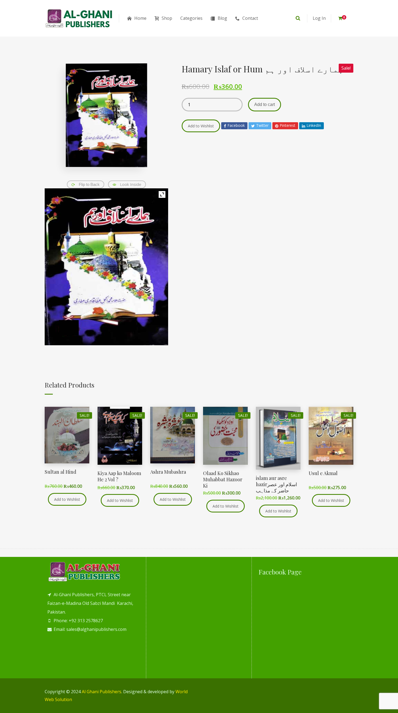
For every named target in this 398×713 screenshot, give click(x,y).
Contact (250, 18)
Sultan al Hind (60, 472)
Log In (319, 18)
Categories (191, 18)
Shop (167, 18)
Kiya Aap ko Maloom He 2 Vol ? (119, 476)
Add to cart (264, 104)
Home (140, 18)
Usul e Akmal (323, 473)
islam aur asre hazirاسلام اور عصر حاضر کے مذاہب (276, 484)
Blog (222, 18)
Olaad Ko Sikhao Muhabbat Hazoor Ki (222, 479)
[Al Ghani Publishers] (79, 18)
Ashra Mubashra (168, 472)
